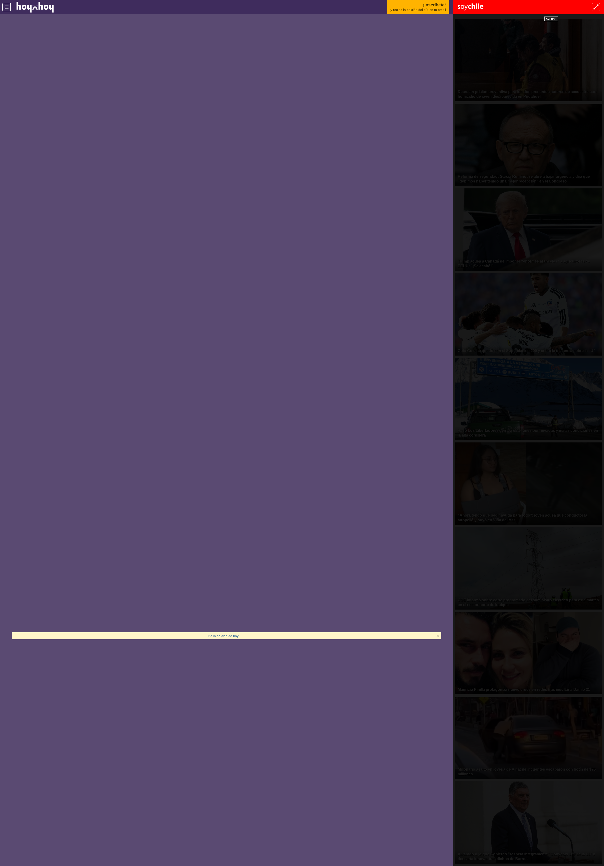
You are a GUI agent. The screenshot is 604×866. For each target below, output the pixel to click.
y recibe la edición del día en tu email (418, 7)
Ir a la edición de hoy (223, 636)
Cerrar (551, 18)
